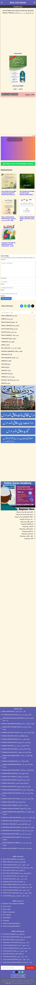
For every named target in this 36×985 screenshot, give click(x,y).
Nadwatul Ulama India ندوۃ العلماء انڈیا (14, 881)
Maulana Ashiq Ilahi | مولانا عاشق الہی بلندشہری (15, 745)
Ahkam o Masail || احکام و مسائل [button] (10, 325)
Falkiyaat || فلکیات (6, 360)
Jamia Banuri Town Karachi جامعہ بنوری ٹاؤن (16, 942)
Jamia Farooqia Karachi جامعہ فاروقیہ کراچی (16, 865)
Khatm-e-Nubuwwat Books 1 (11, 923)
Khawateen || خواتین (7, 373)
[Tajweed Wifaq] (18, 431)
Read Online (18, 53)
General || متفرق (6, 364)
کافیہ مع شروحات (28, 538)
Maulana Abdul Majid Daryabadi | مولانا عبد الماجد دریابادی (18, 723)
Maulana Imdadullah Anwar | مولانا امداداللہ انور (15, 761)
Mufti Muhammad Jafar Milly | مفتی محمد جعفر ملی (16, 834)
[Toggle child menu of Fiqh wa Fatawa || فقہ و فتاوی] (33, 322)
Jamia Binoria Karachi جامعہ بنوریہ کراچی (15, 879)
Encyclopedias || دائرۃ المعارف (9, 357)
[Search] (32, 312)
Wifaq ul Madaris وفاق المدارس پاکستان (14, 862)
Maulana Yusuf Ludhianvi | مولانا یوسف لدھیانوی (15, 776)
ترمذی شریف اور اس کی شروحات (24, 514)
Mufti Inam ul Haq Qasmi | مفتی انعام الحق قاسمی (16, 824)
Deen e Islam (7, 909)
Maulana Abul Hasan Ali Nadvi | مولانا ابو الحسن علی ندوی (18, 732)
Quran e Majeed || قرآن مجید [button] (9, 315)
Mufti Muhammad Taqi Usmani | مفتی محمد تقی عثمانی (17, 830)
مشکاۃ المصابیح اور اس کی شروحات (23, 516)
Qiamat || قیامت (5, 383)
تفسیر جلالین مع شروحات (26, 521)
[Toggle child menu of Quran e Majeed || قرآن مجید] (33, 315)
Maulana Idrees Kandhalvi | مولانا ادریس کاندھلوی (16, 780)
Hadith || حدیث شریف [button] (7, 319)
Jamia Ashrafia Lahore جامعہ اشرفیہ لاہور (15, 876)
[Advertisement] (18, 34)
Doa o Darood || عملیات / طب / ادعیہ (11, 348)
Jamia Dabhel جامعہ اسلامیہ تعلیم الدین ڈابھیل (16, 895)
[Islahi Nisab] (18, 439)
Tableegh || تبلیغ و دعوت (7, 341)
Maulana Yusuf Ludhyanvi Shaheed (13, 903)
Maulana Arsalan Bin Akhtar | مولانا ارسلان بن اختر (16, 739)
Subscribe (30, 968)
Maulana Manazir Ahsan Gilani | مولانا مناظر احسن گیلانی (18, 770)
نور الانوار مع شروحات (27, 531)
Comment (4, 278)
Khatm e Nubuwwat (9, 912)
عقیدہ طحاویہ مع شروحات (26, 536)
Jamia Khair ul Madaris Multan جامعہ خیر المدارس (17, 962)
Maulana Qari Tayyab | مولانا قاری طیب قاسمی (15, 783)
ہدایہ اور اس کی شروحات (26, 519)
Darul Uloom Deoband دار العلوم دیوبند (14, 859)
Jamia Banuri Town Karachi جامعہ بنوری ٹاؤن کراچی (18, 867)
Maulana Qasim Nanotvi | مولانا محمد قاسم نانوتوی (16, 786)
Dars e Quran (7, 906)
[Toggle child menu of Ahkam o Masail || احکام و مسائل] (33, 325)
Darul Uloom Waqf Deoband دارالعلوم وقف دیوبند (17, 937)
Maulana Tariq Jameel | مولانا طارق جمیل (13, 802)
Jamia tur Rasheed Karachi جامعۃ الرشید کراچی (17, 948)
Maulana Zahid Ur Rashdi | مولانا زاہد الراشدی (15, 805)
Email (3, 290)
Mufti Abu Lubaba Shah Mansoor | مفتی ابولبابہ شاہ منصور (18, 817)
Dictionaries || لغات (6, 354)
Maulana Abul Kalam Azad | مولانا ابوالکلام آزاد (15, 736)
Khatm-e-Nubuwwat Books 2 (11, 926)
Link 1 (15, 89)
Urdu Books (14, 94)
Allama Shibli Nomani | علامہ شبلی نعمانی (13, 711)
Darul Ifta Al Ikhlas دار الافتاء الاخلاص (13, 953)
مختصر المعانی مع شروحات (26, 528)
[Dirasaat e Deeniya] (18, 423)
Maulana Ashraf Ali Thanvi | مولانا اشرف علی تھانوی (16, 742)
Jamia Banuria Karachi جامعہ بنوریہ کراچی (15, 956)
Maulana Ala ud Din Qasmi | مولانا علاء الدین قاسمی (16, 749)
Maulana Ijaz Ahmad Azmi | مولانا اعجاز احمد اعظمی (16, 752)
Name (3, 284)
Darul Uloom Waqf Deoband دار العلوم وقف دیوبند (17, 873)
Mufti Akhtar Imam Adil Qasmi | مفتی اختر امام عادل (16, 820)
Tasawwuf (6, 920)
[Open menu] (2, 2)
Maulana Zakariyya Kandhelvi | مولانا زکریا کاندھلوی (16, 808)
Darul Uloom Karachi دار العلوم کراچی (14, 870)
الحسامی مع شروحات (27, 526)
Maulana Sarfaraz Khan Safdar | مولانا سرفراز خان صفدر (18, 798)
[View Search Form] (34, 2)
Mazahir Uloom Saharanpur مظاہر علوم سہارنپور (17, 893)
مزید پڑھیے (8, 983)
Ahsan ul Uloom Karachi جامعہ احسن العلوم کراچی (17, 887)
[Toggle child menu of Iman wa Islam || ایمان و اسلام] (33, 328)
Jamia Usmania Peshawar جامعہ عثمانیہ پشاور (16, 890)
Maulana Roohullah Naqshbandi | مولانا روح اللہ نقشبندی (18, 790)
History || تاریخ (5, 367)
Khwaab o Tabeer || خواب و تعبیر (10, 380)
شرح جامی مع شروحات (27, 533)
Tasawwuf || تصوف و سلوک (8, 338)
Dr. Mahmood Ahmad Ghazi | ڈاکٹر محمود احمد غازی (16, 714)
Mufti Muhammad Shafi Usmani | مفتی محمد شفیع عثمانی (18, 827)
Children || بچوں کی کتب (8, 377)
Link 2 (21, 89)
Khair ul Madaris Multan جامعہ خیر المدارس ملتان (17, 884)
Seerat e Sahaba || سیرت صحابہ (10, 335)
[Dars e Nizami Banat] (18, 415)
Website (3, 296)
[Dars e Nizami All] (18, 397)
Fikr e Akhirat (7, 915)
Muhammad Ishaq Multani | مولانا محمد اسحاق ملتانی (17, 848)
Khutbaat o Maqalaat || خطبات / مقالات (12, 351)
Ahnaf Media (7, 917)
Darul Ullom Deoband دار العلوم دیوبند (14, 934)
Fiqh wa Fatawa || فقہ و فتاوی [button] (9, 322)
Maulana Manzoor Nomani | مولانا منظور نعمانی (15, 773)
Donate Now (18, 6)
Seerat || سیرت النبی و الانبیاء (9, 332)
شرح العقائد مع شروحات (27, 524)
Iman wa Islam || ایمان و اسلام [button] (9, 328)
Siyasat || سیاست (6, 370)
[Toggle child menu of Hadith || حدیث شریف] (33, 318)
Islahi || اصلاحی (6, 94)
